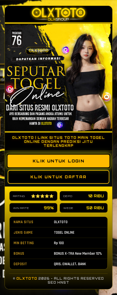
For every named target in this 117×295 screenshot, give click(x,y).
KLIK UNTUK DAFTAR (58, 177)
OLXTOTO (26, 279)
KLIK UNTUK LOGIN (58, 161)
